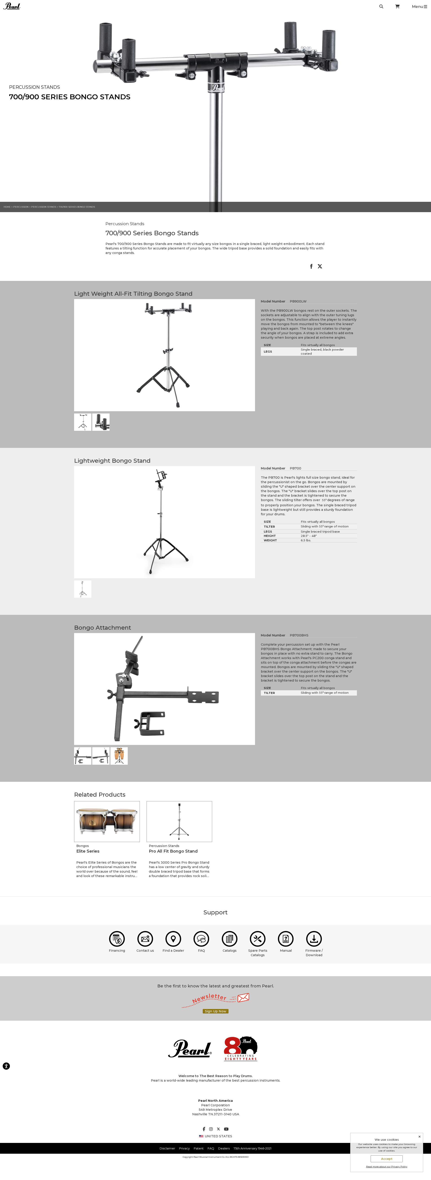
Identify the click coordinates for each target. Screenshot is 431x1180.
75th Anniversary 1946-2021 (252, 1148)
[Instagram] (211, 1129)
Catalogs (230, 951)
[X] (218, 1129)
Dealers (224, 1148)
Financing (117, 951)
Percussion (21, 206)
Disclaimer (167, 1148)
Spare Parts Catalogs (257, 953)
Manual (286, 951)
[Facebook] (204, 1129)
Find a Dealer (173, 951)
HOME (7, 206)
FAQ (201, 951)
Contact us (145, 951)
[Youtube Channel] (226, 1129)
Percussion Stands (44, 206)
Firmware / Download (314, 953)
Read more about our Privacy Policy (386, 1166)
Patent (199, 1148)
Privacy (184, 1148)
